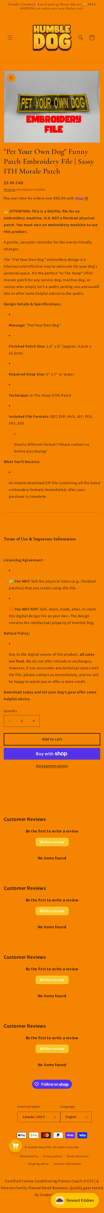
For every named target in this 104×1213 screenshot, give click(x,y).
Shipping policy (38, 1163)
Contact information (67, 1163)
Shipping (9, 189)
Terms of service (78, 1156)
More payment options (52, 766)
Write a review (52, 842)
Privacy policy (52, 1156)
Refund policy (29, 1156)
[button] (10, 37)
